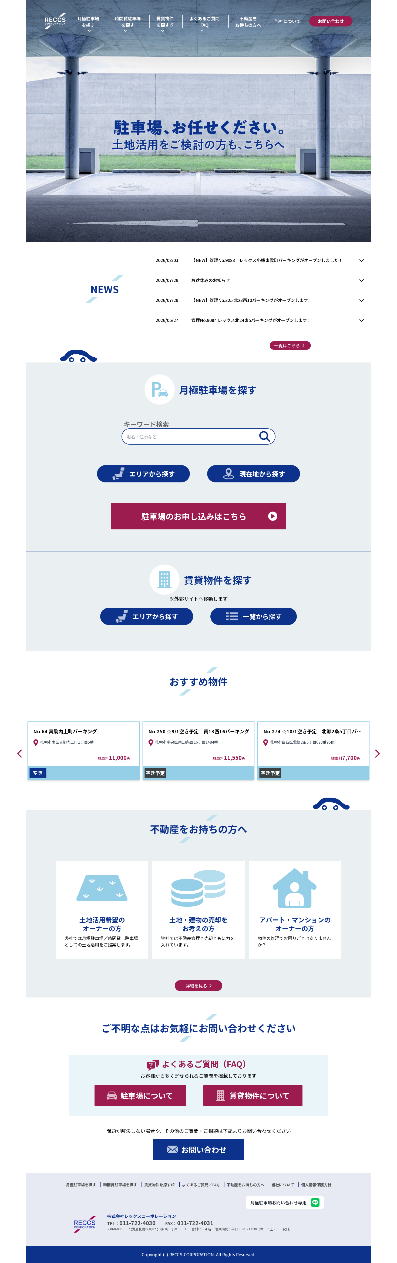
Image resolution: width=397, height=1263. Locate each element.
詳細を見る (196, 985)
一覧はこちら (287, 345)
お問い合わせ (331, 21)
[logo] (55, 21)
